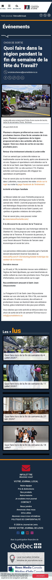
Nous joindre (26, 506)
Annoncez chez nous (26, 510)
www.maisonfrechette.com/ (17, 219)
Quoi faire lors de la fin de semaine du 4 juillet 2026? (25, 356)
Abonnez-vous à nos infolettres (26, 516)
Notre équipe (26, 486)
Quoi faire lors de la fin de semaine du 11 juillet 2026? (25, 385)
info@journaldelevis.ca (12, 315)
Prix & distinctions (26, 489)
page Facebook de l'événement (31, 184)
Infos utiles (26, 513)
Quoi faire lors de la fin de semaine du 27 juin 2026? (25, 417)
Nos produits (26, 492)
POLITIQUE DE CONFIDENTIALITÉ (26, 519)
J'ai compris (40, 576)
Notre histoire (26, 495)
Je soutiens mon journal (26, 499)
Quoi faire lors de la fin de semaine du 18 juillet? (25, 446)
